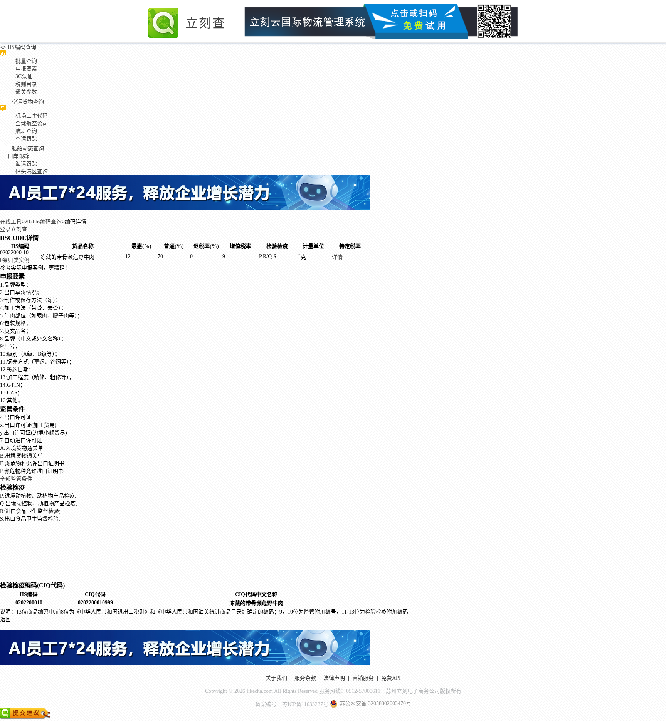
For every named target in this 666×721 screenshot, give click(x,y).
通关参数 (26, 92)
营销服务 (363, 678)
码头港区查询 (31, 171)
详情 (337, 257)
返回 (5, 619)
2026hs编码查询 (43, 222)
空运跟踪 (26, 139)
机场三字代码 (31, 116)
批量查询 (26, 61)
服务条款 (305, 678)
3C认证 (23, 76)
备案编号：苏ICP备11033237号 (291, 704)
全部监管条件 (16, 479)
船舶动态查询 (28, 148)
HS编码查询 (21, 47)
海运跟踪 (26, 164)
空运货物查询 (28, 102)
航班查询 (26, 131)
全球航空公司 (31, 123)
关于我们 (276, 678)
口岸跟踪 (18, 156)
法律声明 (334, 678)
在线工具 (11, 222)
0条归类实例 (15, 260)
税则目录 (26, 84)
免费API (391, 678)
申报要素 (26, 69)
